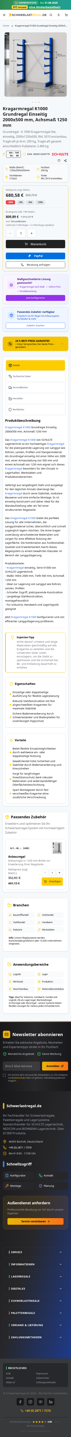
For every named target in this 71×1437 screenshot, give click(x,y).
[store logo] (27, 15)
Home (6, 25)
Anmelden (52, 1066)
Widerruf (10, 1382)
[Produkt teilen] (65, 161)
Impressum (42, 1373)
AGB (8, 1373)
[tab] (35, 344)
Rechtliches (18, 409)
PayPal (38, 256)
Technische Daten (22, 376)
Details (16, 365)
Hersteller (18, 398)
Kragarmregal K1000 (17, 427)
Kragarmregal (40, 132)
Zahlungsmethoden (46, 1382)
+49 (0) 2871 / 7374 (20, 1147)
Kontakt (10, 1378)
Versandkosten (20, 387)
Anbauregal (16, 857)
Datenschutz (18, 1077)
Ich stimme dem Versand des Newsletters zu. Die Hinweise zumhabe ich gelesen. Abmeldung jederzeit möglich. (38, 1077)
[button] (32, 102)
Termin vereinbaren (33, 1221)
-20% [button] (10, 202)
